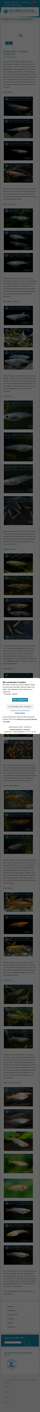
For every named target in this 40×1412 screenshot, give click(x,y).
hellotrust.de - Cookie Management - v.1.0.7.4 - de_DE (20, 732)
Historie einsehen (20, 713)
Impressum (27, 729)
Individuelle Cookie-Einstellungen (20, 710)
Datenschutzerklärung (16, 729)
